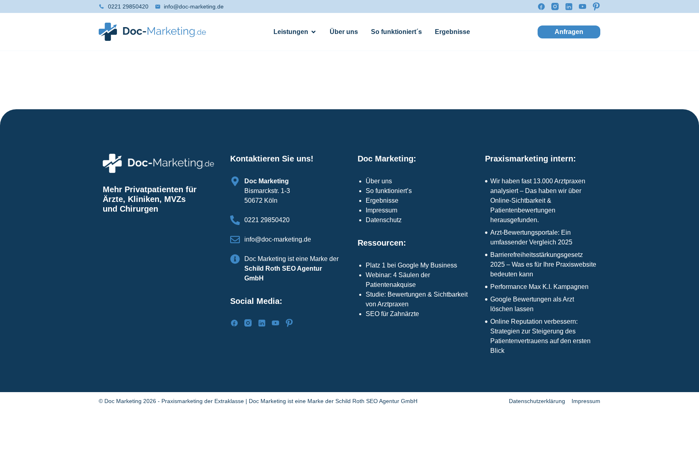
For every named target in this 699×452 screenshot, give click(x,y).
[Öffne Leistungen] (313, 32)
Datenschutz (384, 219)
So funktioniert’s (389, 190)
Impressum (381, 210)
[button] (569, 31)
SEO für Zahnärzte (392, 313)
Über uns (379, 181)
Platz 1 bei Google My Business (411, 265)
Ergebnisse (382, 200)
